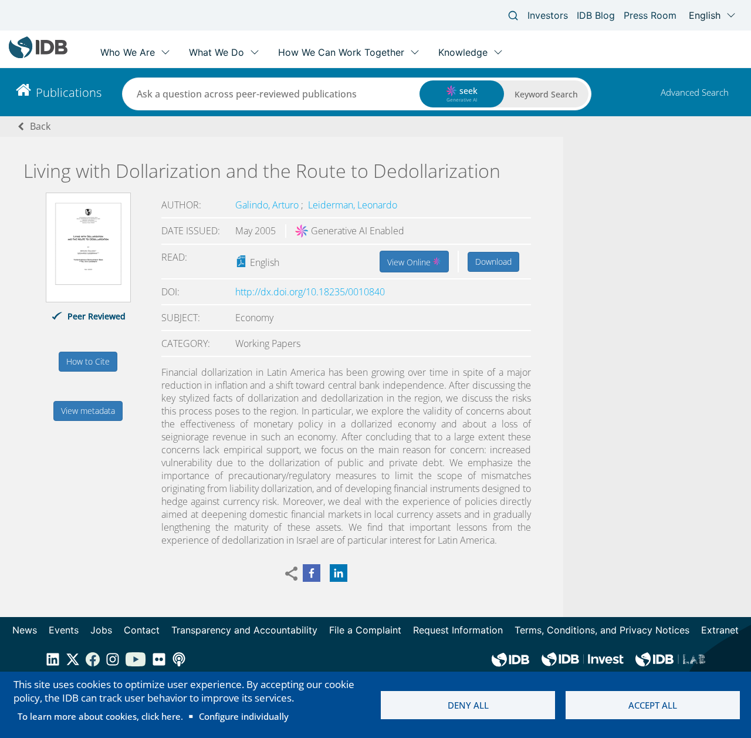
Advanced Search (695, 92)
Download (493, 261)
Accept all (652, 705)
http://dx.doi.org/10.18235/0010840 (310, 291)
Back (40, 126)
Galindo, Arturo (268, 204)
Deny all (468, 705)
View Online (410, 262)
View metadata (88, 410)
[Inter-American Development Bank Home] (38, 55)
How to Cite (88, 361)
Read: (174, 257)
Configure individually (244, 716)
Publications (69, 92)
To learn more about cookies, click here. (100, 716)
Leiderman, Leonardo (352, 204)
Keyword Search (546, 94)
